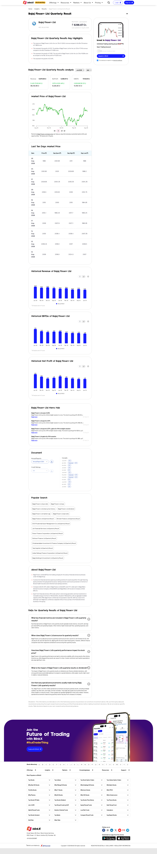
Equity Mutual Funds (86, 805)
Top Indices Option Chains (114, 780)
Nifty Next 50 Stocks (33, 785)
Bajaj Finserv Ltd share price (45, 134)
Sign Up (128, 2)
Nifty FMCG (110, 790)
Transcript (70, 463)
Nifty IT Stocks (58, 790)
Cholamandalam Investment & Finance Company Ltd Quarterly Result (54, 543)
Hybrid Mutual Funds (34, 810)
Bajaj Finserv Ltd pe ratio (40, 504)
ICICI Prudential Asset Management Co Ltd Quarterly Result (51, 523)
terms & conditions (117, 60)
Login (117, 2)
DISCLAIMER (109, 845)
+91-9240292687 (32, 838)
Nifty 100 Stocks (84, 795)
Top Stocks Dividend (60, 800)
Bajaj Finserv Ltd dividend (66, 509)
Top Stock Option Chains (87, 780)
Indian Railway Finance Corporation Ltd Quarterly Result (50, 553)
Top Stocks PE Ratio (33, 800)
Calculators (110, 810)
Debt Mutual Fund (111, 805)
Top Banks (57, 815)
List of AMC (31, 805)
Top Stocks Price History (87, 800)
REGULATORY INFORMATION (122, 845)
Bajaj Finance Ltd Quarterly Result (43, 518)
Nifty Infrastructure (112, 795)
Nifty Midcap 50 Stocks (60, 785)
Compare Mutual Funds (86, 815)
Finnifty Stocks (32, 790)
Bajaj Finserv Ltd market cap (41, 514)
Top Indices (57, 780)
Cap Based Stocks (112, 815)
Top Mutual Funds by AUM (61, 805)
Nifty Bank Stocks (111, 785)
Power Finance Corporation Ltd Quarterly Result (47, 533)
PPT (70, 460)
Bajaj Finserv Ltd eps (57, 504)
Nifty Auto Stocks (85, 790)
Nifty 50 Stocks (58, 795)
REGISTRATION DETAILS (98, 845)
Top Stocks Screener (34, 815)
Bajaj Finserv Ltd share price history (43, 509)
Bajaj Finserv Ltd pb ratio (61, 514)
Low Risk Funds (84, 810)
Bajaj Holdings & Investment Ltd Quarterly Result (47, 558)
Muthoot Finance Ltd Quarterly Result (44, 538)
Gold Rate (31, 820)
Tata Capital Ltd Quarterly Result (42, 548)
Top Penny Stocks (111, 800)
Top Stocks (31, 780)
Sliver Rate (57, 820)
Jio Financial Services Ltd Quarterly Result (45, 528)
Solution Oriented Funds (61, 810)
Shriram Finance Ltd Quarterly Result (68, 518)
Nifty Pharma (31, 795)
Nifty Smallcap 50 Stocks (87, 785)
